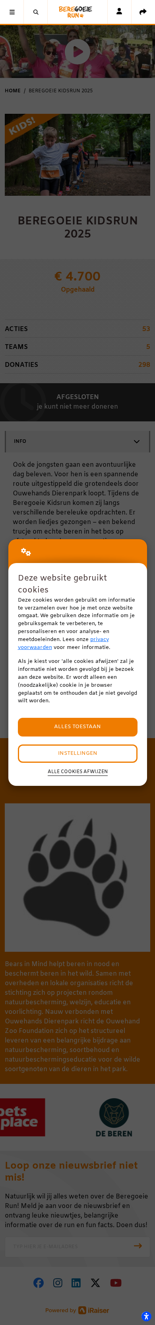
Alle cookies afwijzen (78, 772)
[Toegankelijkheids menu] (146, 1316)
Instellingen (77, 753)
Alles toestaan (77, 726)
